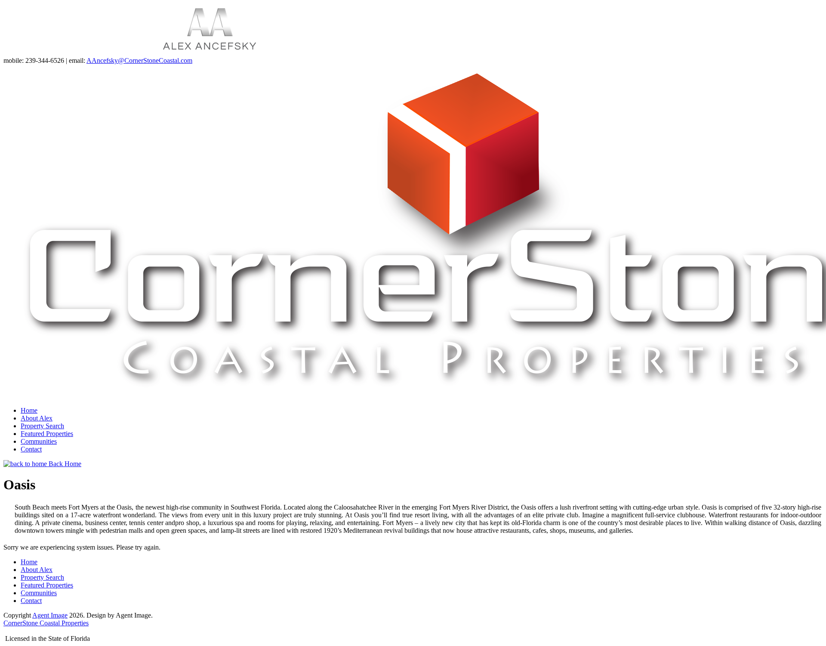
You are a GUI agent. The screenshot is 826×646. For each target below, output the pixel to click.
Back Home (64, 463)
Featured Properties (47, 433)
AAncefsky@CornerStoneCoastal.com (139, 60)
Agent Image (50, 615)
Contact (31, 449)
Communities (39, 441)
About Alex (36, 418)
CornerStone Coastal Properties (46, 623)
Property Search (42, 426)
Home (29, 410)
